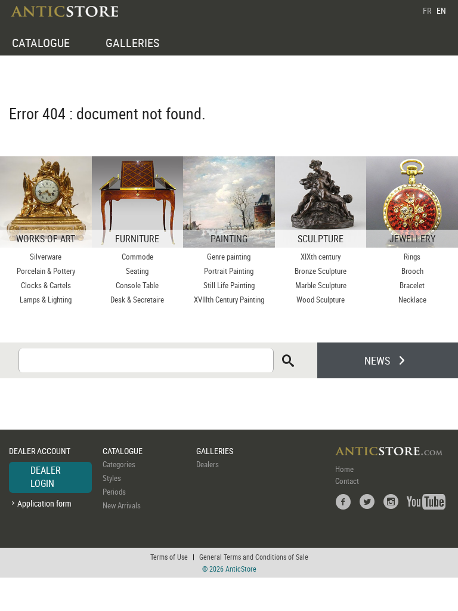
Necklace (412, 299)
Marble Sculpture (320, 285)
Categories (119, 464)
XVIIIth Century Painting (229, 299)
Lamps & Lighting (46, 299)
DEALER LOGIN (45, 477)
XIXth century (321, 256)
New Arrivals (122, 505)
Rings (412, 256)
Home (344, 469)
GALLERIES (132, 43)
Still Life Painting (229, 285)
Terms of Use (169, 556)
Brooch (412, 271)
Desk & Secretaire (137, 299)
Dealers (207, 464)
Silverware (45, 256)
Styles (112, 478)
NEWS (377, 360)
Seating (137, 271)
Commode (137, 256)
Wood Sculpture (320, 299)
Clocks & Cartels (46, 285)
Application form (44, 503)
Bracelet (412, 285)
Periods (114, 491)
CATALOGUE (41, 43)
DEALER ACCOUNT (39, 450)
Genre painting (228, 256)
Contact (347, 481)
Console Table (137, 285)
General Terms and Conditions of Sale (253, 556)
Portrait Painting (228, 271)
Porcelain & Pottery (46, 271)
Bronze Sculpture (320, 271)
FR (427, 10)
